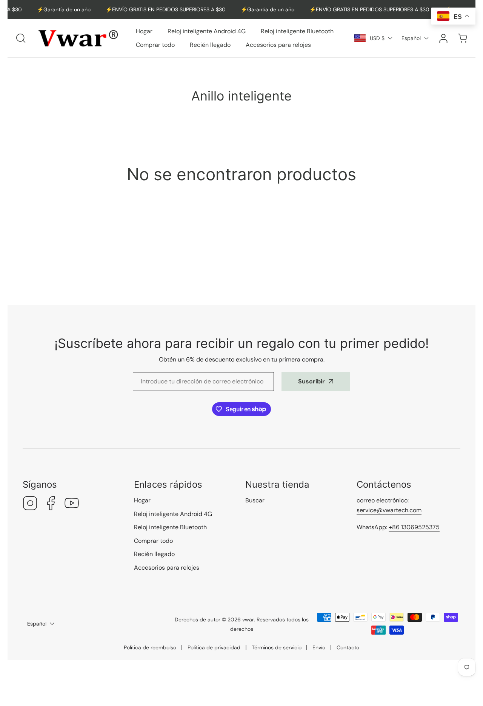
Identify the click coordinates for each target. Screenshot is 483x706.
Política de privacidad (214, 647)
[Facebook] (50, 504)
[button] (462, 38)
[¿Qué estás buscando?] (20, 38)
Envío (318, 647)
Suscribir (311, 381)
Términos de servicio (276, 647)
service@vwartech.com (389, 510)
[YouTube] (71, 504)
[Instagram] (30, 504)
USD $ (377, 38)
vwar (248, 619)
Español (411, 38)
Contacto (348, 647)
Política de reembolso (150, 647)
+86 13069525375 (414, 527)
